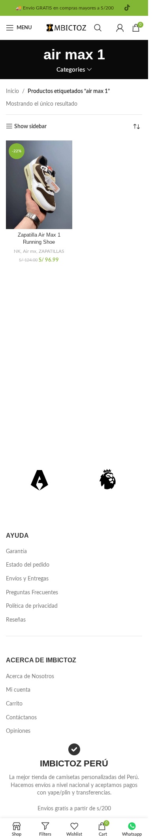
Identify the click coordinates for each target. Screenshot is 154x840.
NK (17, 251)
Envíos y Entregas (27, 579)
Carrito (14, 704)
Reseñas (16, 620)
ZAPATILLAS (51, 251)
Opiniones (18, 731)
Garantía (16, 551)
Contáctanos (21, 718)
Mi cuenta (18, 690)
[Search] (98, 28)
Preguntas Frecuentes (32, 592)
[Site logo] (66, 27)
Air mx (29, 251)
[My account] (120, 28)
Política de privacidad (32, 606)
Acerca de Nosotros (30, 676)
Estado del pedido (27, 565)
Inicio (12, 91)
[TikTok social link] (127, 8)
